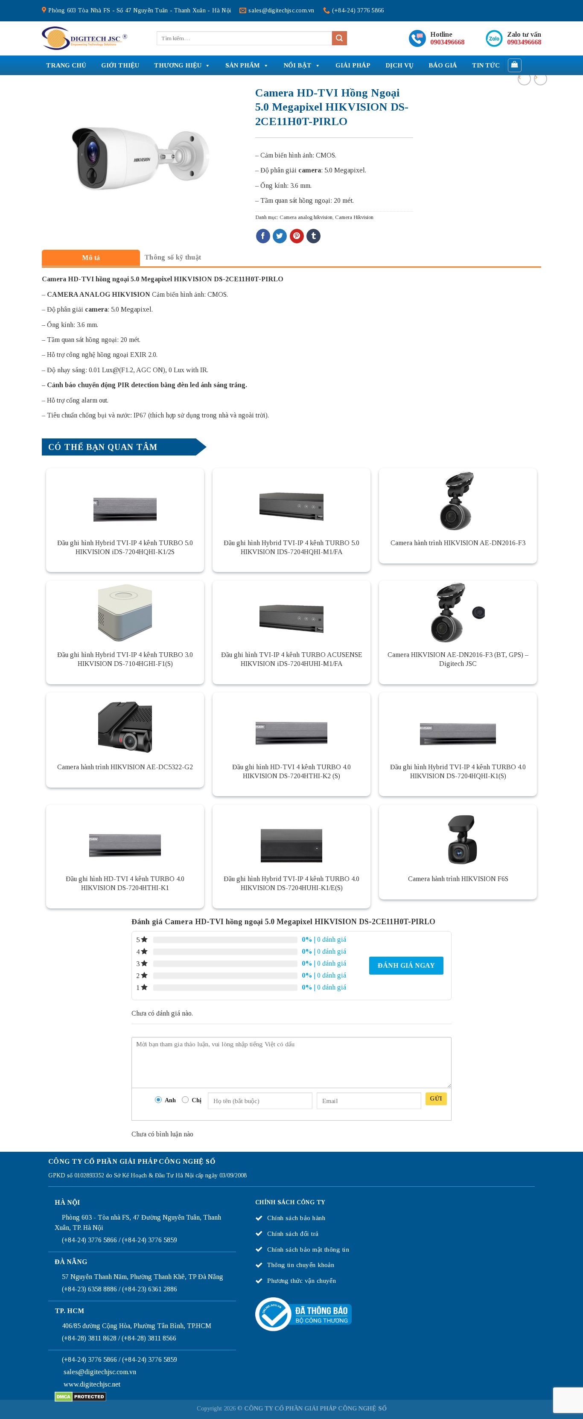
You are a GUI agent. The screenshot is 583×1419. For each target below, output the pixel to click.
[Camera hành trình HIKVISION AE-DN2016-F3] (458, 500)
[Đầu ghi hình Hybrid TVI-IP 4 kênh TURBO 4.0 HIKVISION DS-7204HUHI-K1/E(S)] (291, 837)
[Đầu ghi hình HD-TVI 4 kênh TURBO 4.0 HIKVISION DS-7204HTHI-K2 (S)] (291, 724)
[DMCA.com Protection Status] (80, 1396)
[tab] (91, 258)
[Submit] (339, 38)
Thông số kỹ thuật (172, 257)
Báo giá (443, 65)
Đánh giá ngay (406, 965)
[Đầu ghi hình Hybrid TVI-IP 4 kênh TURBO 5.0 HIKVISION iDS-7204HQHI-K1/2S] (125, 500)
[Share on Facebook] (263, 236)
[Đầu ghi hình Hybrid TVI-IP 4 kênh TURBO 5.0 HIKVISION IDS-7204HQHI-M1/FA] (291, 500)
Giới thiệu (120, 65)
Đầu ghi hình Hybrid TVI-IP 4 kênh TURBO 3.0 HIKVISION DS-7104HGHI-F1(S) (125, 659)
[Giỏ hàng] (515, 65)
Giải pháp (352, 65)
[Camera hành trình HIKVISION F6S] (458, 837)
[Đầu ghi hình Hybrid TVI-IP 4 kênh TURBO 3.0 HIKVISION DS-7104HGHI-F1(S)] (125, 613)
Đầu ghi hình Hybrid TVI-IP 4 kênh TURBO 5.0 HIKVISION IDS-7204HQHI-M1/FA (291, 547)
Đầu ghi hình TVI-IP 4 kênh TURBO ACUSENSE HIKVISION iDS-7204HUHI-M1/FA (291, 659)
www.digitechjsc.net (92, 1384)
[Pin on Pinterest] (297, 236)
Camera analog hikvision (306, 217)
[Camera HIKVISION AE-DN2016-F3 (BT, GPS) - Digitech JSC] (458, 613)
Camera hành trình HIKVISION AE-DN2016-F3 (458, 542)
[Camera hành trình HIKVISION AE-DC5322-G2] (125, 724)
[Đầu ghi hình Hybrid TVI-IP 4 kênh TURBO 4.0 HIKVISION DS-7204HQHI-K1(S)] (458, 724)
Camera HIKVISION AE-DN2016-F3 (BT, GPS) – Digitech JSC (458, 659)
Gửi (436, 1098)
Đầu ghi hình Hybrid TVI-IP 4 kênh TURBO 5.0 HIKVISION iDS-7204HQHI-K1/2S (125, 547)
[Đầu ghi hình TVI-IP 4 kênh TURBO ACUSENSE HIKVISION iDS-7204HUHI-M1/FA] (291, 613)
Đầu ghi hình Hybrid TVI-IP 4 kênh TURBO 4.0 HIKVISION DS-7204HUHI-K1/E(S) (291, 883)
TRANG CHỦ (66, 65)
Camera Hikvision (354, 217)
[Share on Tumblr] (313, 236)
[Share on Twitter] (280, 236)
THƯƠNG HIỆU (177, 65)
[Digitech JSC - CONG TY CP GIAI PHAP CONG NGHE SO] (84, 38)
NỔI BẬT (298, 65)
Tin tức (486, 65)
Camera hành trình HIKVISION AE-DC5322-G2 (125, 767)
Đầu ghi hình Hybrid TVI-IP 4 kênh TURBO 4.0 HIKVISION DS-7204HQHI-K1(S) (458, 771)
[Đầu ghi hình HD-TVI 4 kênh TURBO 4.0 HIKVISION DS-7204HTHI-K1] (125, 837)
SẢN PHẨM (242, 65)
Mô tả (91, 257)
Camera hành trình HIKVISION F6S (458, 878)
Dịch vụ (399, 65)
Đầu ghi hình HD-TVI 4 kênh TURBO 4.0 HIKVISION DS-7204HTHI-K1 (125, 883)
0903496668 (447, 42)
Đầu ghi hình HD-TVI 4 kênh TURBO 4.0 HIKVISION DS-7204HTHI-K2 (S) (291, 771)
